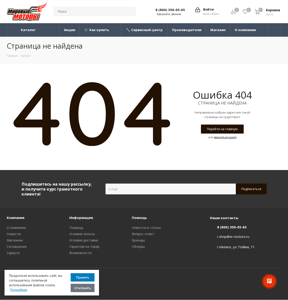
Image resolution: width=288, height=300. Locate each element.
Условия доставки (83, 240)
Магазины (15, 240)
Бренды (138, 240)
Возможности (80, 252)
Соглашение (17, 246)
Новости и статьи (146, 227)
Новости (14, 234)
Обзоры (138, 246)
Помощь (76, 227)
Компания (15, 217)
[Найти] (130, 11)
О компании (16, 227)
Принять (82, 277)
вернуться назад (225, 137)
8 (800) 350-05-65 (170, 10)
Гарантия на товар (84, 246)
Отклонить (82, 288)
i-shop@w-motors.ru (233, 236)
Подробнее (18, 290)
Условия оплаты (82, 234)
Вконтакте (277, 279)
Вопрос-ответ (143, 234)
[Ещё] (274, 30)
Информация (81, 217)
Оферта (13, 252)
